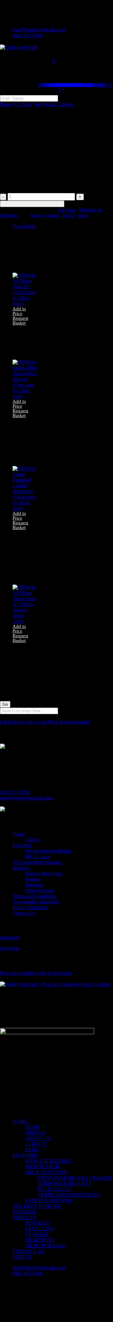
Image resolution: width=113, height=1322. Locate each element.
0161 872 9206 (15, 792)
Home (6, 104)
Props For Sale (39, 890)
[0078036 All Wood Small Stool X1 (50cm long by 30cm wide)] (24, 621)
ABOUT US (38, 1138)
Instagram (9, 937)
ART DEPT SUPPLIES (37, 1206)
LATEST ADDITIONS (49, 1200)
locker (68, 215)
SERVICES (24, 1217)
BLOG (32, 1149)
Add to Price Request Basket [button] (20, 316)
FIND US (35, 1132)
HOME (20, 1121)
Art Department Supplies (37, 862)
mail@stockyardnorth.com (26, 797)
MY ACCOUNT (55, 1189)
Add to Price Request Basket (32, 203)
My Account (37, 856)
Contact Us (24, 913)
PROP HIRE (25, 1155)
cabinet (53, 215)
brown (36, 215)
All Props (22, 104)
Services (21, 867)
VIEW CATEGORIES (48, 1161)
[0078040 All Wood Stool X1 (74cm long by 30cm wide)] (24, 303)
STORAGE (24, 1211)
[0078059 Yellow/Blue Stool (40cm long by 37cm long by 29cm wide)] (25, 396)
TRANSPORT (40, 1240)
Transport (34, 884)
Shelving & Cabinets (53, 104)
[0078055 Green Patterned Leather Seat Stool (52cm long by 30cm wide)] (24, 508)
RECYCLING (40, 1228)
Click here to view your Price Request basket (44, 722)
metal (82, 215)
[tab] (63, 226)
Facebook (9, 948)
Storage (32, 879)
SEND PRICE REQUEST (64, 1183)
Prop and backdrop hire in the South (36, 973)
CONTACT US (29, 1251)
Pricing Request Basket (48, 851)
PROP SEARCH (42, 1166)
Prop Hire (22, 845)
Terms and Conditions (34, 896)
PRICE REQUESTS (46, 1172)
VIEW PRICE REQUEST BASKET (75, 1177)
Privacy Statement (30, 907)
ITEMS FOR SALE (45, 1245)
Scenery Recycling (43, 873)
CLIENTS (35, 1144)
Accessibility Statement (36, 901)
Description (24, 226)
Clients (32, 839)
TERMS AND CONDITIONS (69, 1194)
